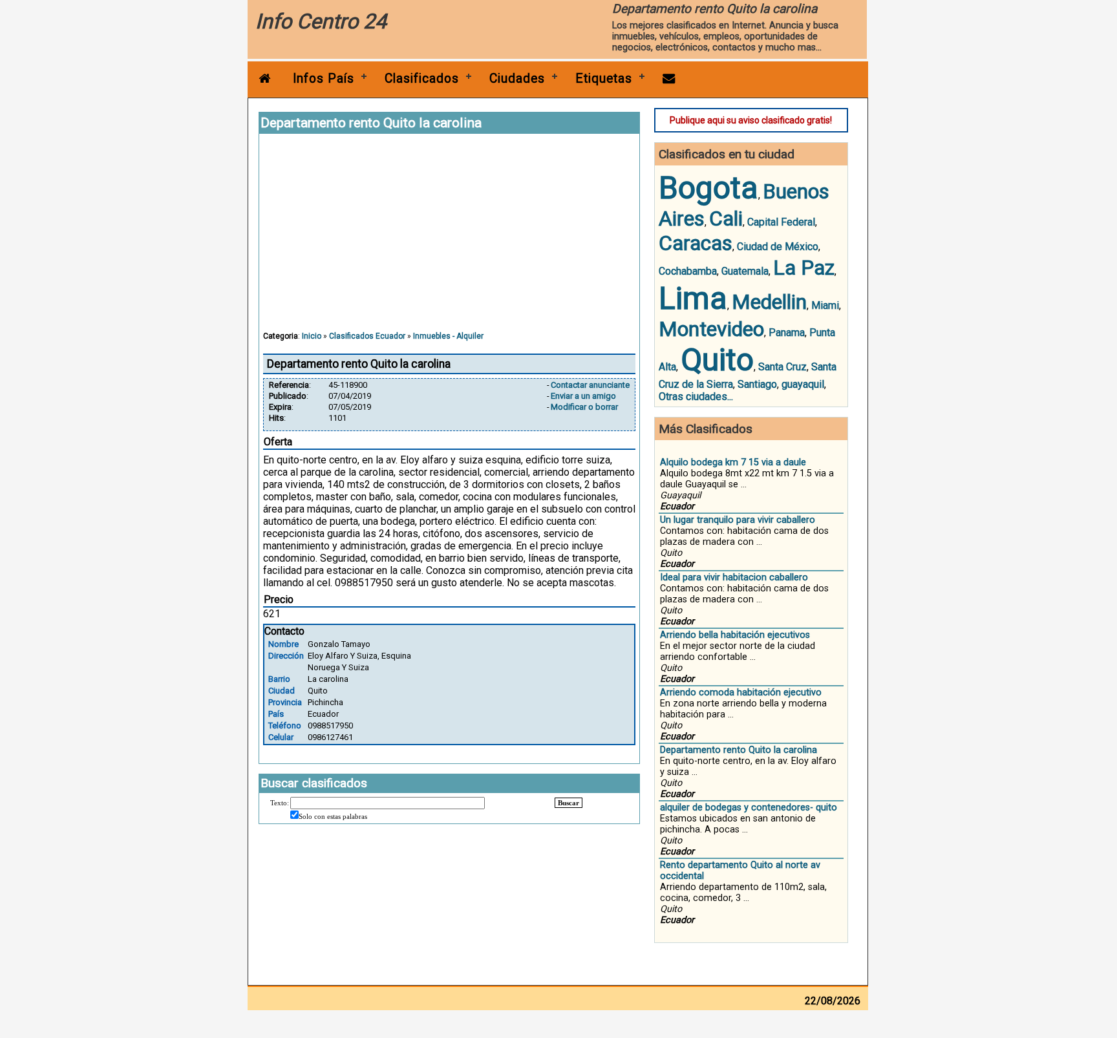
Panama (787, 332)
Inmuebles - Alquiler (448, 336)
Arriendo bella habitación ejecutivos (735, 635)
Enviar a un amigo (583, 396)
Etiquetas (603, 78)
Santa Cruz (782, 367)
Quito (717, 359)
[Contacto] (669, 78)
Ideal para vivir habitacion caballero (734, 577)
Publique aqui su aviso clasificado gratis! (751, 120)
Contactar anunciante (590, 385)
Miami (825, 305)
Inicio (311, 336)
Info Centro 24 (321, 21)
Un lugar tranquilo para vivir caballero (737, 519)
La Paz (804, 267)
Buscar (568, 803)
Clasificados (422, 78)
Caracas (695, 243)
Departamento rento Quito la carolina (738, 750)
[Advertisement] (449, 238)
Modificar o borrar (584, 407)
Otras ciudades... (696, 396)
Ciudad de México (777, 246)
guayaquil (803, 384)
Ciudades (517, 78)
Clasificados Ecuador (367, 336)
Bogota (708, 187)
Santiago (757, 384)
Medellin (769, 302)
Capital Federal (781, 222)
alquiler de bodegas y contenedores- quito (748, 807)
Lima (693, 298)
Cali (726, 218)
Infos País (323, 78)
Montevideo (711, 329)
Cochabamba (688, 271)
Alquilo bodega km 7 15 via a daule (733, 462)
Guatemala (745, 271)
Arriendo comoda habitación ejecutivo (741, 692)
